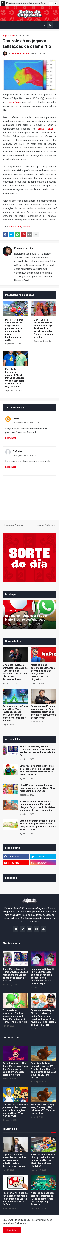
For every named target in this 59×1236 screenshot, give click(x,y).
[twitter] (22, 929)
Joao (16, 418)
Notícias (27, 226)
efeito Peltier (45, 128)
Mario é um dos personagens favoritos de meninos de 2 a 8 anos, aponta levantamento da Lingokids (43, 672)
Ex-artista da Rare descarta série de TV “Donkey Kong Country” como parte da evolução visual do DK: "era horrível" (43, 1070)
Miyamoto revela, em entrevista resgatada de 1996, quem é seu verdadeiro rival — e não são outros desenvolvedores (15, 672)
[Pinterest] (23, 234)
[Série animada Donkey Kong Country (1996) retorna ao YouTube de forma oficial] (44, 1094)
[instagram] (36, 929)
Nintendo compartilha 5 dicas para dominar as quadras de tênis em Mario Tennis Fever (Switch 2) (43, 1160)
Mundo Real (23, 35)
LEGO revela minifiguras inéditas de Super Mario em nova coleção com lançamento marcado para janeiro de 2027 (37, 770)
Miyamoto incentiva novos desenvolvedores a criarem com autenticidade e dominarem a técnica (15, 1160)
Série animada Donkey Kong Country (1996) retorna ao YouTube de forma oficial (43, 1109)
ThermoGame (13, 102)
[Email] (29, 234)
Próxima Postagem (45, 525)
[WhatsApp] (17, 234)
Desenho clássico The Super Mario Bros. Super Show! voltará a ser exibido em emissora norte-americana (15, 1069)
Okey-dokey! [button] (12, 1230)
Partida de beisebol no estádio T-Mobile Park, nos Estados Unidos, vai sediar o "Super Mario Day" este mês (14, 378)
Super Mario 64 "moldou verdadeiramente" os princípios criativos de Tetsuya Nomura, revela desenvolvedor (43, 712)
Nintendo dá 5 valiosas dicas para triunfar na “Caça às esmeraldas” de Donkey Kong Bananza (43, 1199)
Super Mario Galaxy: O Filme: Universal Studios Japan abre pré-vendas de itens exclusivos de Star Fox (38, 751)
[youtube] (29, 929)
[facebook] (15, 929)
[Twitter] (11, 234)
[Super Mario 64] (44, 696)
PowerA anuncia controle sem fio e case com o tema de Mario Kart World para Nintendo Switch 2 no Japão (25, 4)
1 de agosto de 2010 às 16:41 (26, 456)
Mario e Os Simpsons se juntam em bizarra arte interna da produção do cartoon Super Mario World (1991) (15, 1110)
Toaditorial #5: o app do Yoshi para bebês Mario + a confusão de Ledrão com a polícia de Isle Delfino (15, 1199)
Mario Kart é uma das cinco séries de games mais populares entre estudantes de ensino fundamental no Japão (14, 330)
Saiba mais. (21, 1223)
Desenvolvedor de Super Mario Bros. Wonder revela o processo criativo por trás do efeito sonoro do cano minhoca (15, 713)
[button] (51, 3)
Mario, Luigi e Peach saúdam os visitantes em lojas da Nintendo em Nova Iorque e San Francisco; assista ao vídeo (43, 328)
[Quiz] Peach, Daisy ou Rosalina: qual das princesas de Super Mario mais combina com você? (38, 788)
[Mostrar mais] (36, 234)
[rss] (43, 929)
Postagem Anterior (13, 525)
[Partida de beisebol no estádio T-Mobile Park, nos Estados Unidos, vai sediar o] (15, 358)
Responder (10, 438)
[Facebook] (5, 234)
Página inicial (9, 35)
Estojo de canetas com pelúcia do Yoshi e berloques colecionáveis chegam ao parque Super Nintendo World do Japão (38, 825)
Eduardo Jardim (23, 248)
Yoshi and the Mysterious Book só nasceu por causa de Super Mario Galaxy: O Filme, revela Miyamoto (15, 1016)
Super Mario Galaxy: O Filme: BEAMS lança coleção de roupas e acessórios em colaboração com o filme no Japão (42, 976)
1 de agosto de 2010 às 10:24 (26, 423)
